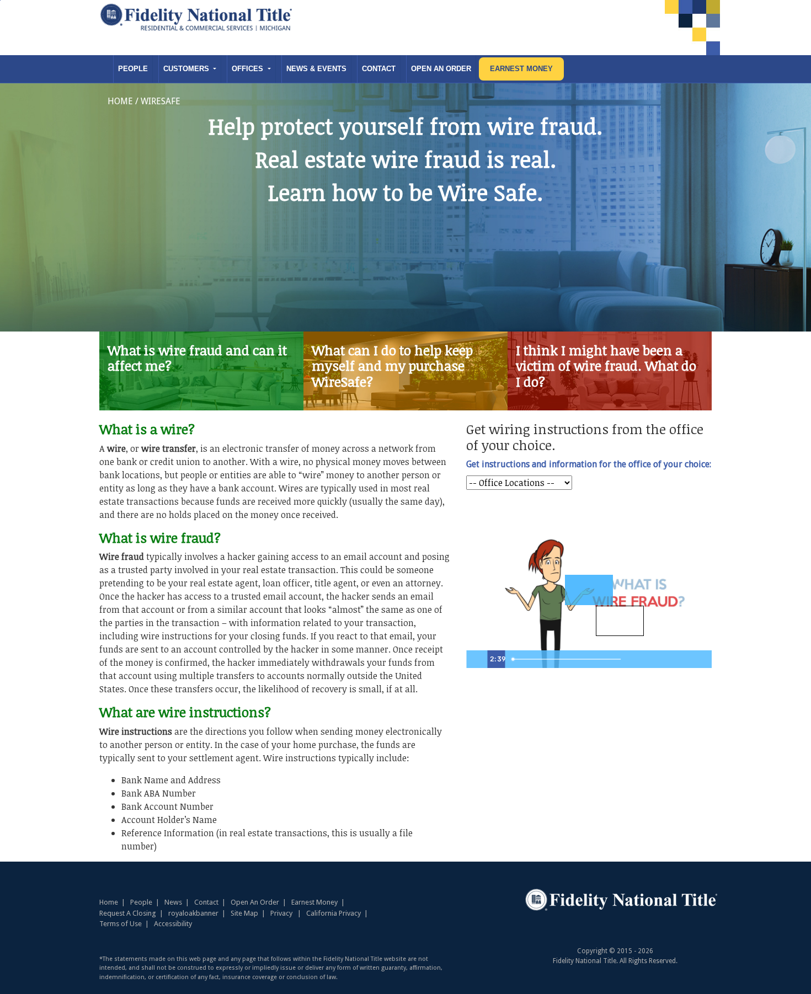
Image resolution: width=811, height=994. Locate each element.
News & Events (316, 69)
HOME (120, 101)
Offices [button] (248, 69)
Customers (187, 69)
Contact (379, 69)
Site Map (244, 913)
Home (108, 902)
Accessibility (173, 924)
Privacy (281, 913)
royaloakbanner (193, 913)
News (173, 902)
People (133, 69)
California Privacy (333, 913)
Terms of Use (120, 924)
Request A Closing (127, 913)
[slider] (567, 659)
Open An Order (441, 69)
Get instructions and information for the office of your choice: (588, 464)
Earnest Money (521, 69)
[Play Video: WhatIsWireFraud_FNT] (620, 621)
